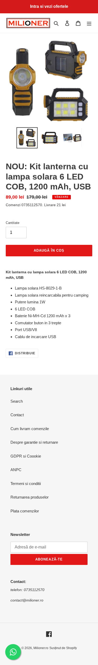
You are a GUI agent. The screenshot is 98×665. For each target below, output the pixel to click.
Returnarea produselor (29, 497)
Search (16, 401)
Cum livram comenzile (29, 428)
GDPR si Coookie (25, 456)
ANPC (15, 469)
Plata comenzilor (24, 511)
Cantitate (12, 223)
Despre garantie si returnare (34, 442)
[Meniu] (89, 23)
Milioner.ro (40, 648)
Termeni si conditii (25, 483)
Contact (17, 415)
